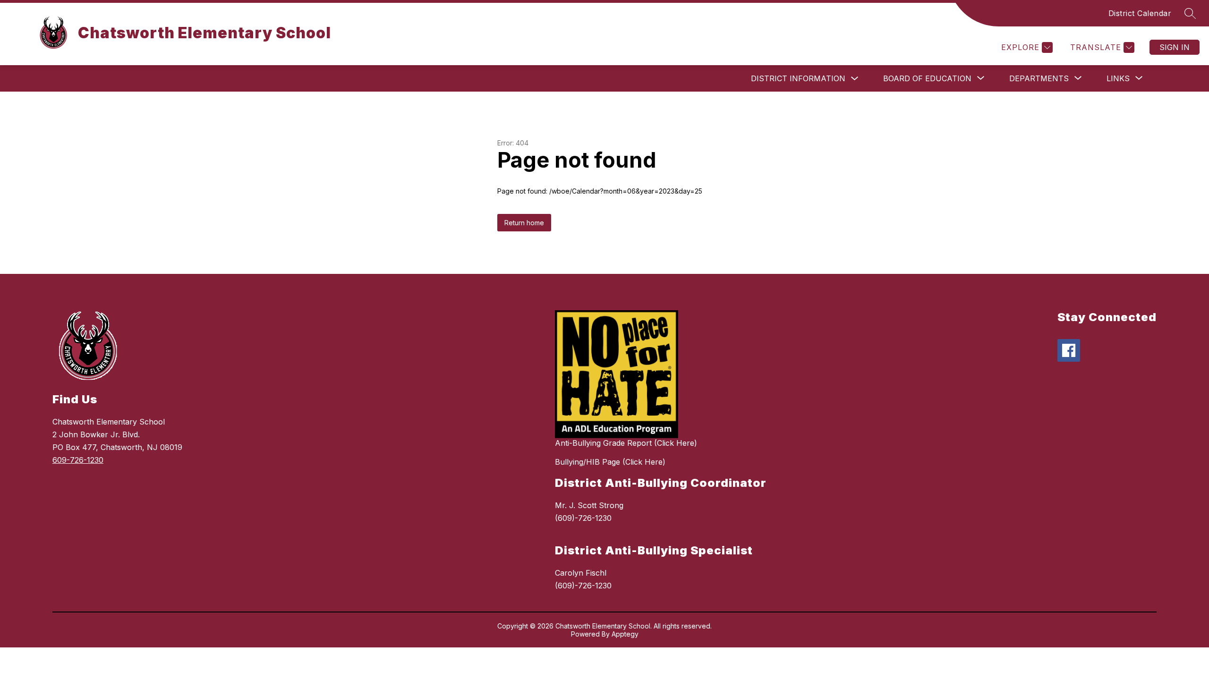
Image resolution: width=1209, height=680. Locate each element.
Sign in (1174, 47)
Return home (524, 223)
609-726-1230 (77, 460)
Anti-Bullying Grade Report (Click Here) (626, 443)
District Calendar (1140, 13)
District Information (798, 78)
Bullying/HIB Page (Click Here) (610, 462)
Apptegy (625, 634)
